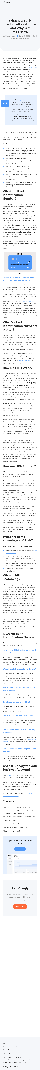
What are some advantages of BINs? (15, 827)
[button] (35, 2)
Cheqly (9, 775)
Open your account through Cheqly (13, 1057)
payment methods (24, 360)
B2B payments (32, 67)
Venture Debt (6, 1049)
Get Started (20, 906)
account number (28, 301)
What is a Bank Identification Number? (16, 807)
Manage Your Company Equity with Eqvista (15, 1062)
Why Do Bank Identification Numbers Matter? (19, 816)
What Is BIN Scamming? (11, 831)
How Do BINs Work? (10, 820)
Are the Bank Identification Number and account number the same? (19, 812)
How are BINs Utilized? (11, 824)
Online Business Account (10, 1047)
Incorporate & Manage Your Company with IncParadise (18, 1060)
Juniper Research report (25, 100)
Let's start (20, 849)
